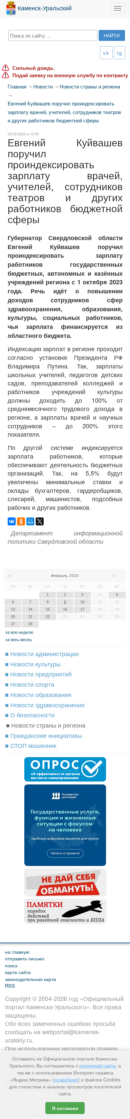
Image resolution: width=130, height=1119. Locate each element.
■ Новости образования (38, 694)
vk (106, 52)
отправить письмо (24, 958)
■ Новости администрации (42, 653)
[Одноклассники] (21, 521)
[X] (40, 521)
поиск (11, 965)
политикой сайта (97, 1065)
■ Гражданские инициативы (43, 735)
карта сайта (18, 971)
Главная (17, 86)
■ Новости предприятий (38, 673)
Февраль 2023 (65, 576)
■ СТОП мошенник (30, 745)
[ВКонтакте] (12, 521)
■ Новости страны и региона (45, 725)
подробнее (66, 1079)
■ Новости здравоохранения (45, 704)
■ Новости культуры (33, 663)
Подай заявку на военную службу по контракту (70, 75)
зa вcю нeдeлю (19, 632)
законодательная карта (30, 978)
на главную (17, 951)
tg (119, 52)
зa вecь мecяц (18, 639)
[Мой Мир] (30, 521)
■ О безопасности (30, 714)
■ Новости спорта (29, 684)
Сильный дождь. (33, 68)
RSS (10, 985)
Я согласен (65, 1108)
